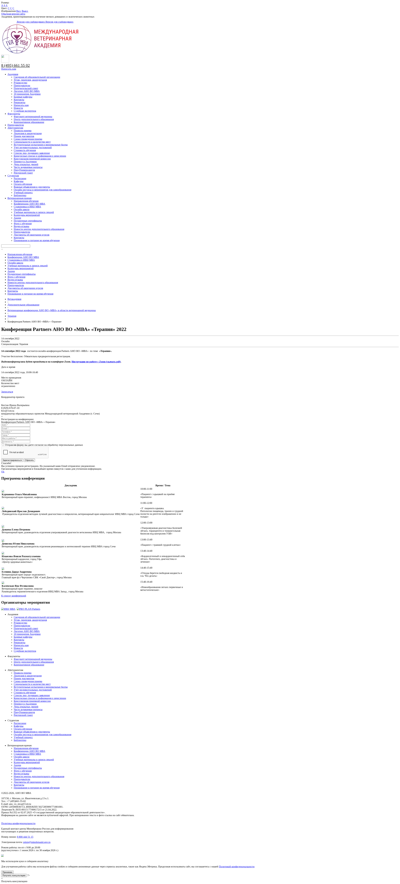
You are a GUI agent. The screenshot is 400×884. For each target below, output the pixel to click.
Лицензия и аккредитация (28, 133)
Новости (18, 108)
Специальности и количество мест (32, 142)
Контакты (19, 99)
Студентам (13, 175)
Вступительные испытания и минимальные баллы (41, 144)
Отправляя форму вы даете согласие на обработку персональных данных (44, 445)
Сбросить (29, 460)
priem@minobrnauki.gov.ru (36, 842)
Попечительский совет (26, 88)
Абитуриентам (15, 127)
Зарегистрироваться (12, 460)
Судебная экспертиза (25, 111)
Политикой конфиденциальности (237, 866)
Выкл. (25, 11)
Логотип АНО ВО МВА (27, 91)
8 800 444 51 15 (25, 836)
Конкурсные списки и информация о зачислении (40, 156)
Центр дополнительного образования (34, 119)
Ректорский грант (23, 172)
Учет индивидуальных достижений (33, 147)
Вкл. (18, 11)
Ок (2, 471)
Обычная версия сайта (13, 14)
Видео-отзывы (21, 226)
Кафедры (18, 181)
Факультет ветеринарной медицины (33, 116)
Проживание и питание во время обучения (37, 240)
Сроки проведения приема (28, 139)
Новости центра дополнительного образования (39, 229)
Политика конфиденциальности (18, 823)
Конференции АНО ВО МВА (29, 203)
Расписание (20, 178)
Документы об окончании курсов (31, 234)
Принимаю (7, 872)
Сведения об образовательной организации (37, 77)
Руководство (20, 82)
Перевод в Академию (25, 161)
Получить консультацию (13, 875)
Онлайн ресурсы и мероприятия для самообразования (42, 189)
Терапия (12, 316)
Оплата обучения (23, 184)
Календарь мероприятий (27, 215)
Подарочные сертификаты (28, 220)
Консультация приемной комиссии (32, 158)
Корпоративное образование (29, 122)
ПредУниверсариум (24, 170)
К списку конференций (13, 595)
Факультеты (14, 113)
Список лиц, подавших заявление (32, 153)
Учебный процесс (23, 192)
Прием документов (24, 136)
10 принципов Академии (27, 94)
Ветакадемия (14, 299)
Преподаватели (22, 85)
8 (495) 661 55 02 (15, 65)
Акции (17, 218)
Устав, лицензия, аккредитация (30, 80)
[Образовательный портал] (9, 21)
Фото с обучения (23, 223)
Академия (13, 74)
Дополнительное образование (23, 304)
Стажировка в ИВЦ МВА (27, 206)
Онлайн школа (21, 209)
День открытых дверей (26, 164)
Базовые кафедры (23, 96)
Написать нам (8, 69)
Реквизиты (19, 102)
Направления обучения (26, 201)
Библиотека (20, 195)
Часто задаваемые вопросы (28, 167)
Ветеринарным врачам (20, 198)
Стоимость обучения (25, 150)
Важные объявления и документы (32, 187)
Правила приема (22, 130)
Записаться (7, 391)
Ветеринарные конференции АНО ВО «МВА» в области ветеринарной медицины (52, 310)
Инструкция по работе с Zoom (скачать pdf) (96, 361)
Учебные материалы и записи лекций (34, 212)
